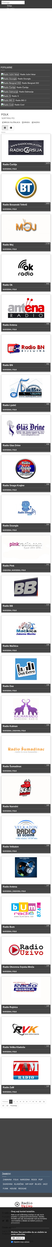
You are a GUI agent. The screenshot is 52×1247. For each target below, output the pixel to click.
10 (40, 1101)
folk (4, 114)
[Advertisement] (26, 36)
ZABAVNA (7, 1179)
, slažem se (17, 1238)
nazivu (36, 122)
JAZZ (45, 1184)
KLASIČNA (19, 1184)
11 (44, 1101)
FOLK (15, 1179)
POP (41, 1179)
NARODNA (25, 1179)
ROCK (34, 1179)
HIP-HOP (29, 1184)
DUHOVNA (7, 1184)
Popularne (7, 67)
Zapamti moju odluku (21, 1242)
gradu (26, 122)
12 (3, 1105)
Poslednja (13, 1105)
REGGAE (22, 1188)
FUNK (5, 1188)
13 (7, 1105)
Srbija (9, 6)
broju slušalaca (12, 122)
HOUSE (13, 1188)
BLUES (38, 1184)
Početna (5, 1101)
